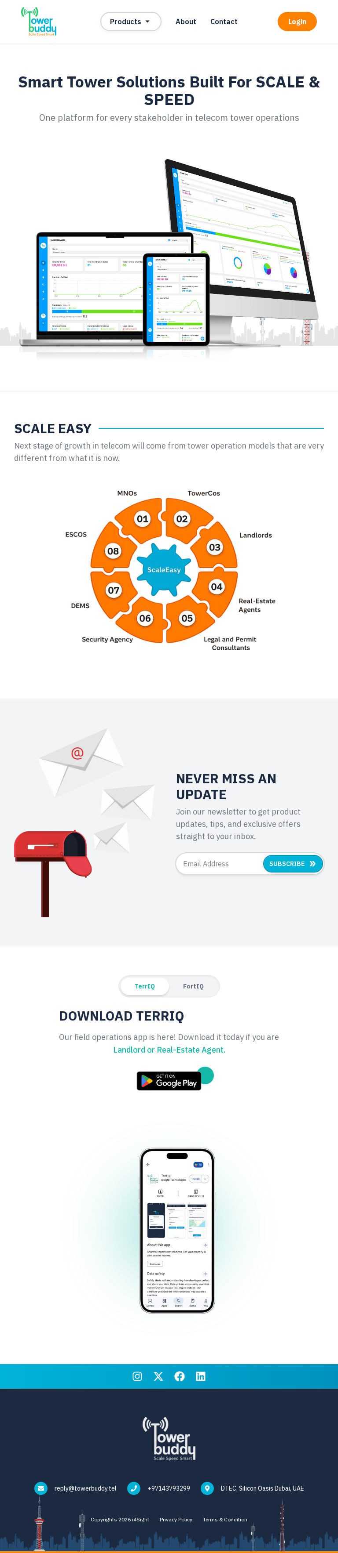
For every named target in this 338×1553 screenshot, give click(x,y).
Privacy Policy (176, 1519)
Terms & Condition (225, 1519)
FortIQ (193, 986)
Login (297, 21)
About (186, 21)
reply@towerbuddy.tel (86, 1488)
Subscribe (287, 864)
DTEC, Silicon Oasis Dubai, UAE (262, 1488)
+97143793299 (168, 1488)
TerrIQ (145, 986)
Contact (224, 21)
